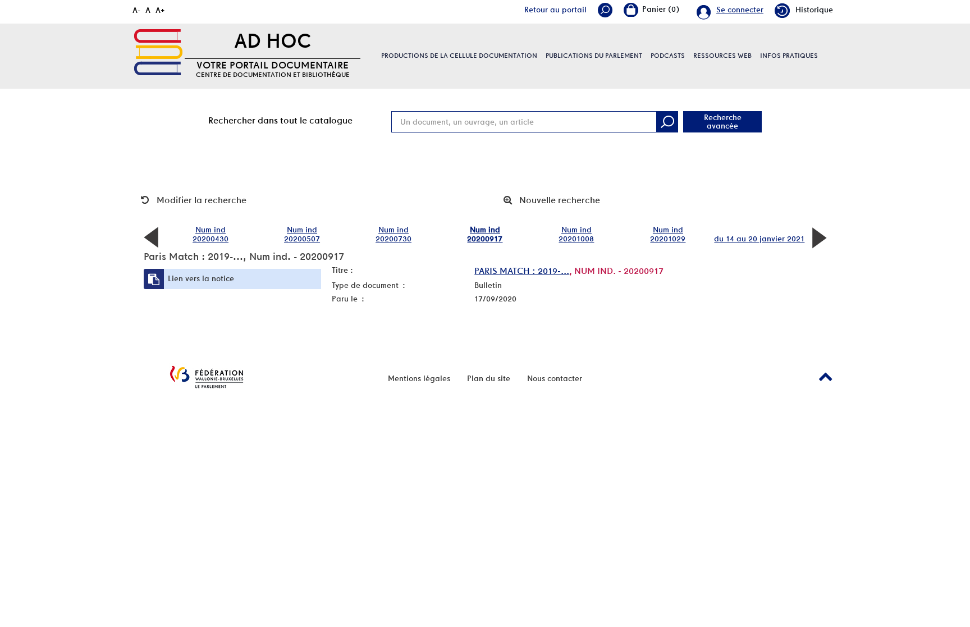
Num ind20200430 (210, 234)
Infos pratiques (789, 56)
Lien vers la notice (201, 278)
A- (136, 10)
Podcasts (668, 56)
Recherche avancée (723, 121)
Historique (814, 9)
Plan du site (488, 378)
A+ (160, 10)
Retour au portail (555, 9)
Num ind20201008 (576, 234)
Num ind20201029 (667, 234)
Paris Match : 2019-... (521, 271)
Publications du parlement (594, 56)
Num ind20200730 (393, 234)
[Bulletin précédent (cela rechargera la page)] (151, 236)
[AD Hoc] (158, 52)
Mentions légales (419, 378)
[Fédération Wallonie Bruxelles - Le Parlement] (206, 377)
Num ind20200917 (484, 234)
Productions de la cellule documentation (459, 56)
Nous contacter (554, 378)
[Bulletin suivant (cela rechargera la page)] (819, 236)
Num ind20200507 (302, 234)
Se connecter (739, 9)
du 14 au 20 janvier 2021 (759, 238)
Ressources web (722, 56)
